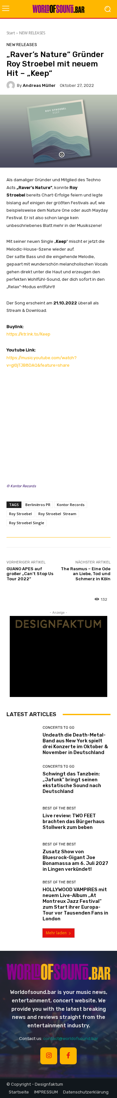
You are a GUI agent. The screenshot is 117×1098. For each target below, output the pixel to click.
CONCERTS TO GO (58, 727)
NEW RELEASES (32, 33)
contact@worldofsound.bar (70, 1038)
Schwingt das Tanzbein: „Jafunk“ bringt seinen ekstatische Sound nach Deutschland (72, 782)
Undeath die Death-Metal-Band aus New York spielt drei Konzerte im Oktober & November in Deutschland (75, 743)
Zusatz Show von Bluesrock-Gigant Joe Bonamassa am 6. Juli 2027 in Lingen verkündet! (75, 860)
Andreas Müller (39, 85)
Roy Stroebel (20, 513)
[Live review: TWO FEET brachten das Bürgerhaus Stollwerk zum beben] (22, 818)
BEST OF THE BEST (59, 808)
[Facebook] (68, 1055)
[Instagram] (48, 1055)
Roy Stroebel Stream (57, 513)
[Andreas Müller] (11, 85)
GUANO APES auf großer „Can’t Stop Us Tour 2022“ (29, 573)
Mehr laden (56, 933)
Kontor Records (70, 504)
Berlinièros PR (37, 504)
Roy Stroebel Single (26, 522)
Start (10, 33)
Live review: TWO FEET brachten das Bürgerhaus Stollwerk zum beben (74, 821)
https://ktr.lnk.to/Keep (28, 334)
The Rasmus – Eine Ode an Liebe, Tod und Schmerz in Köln (85, 573)
